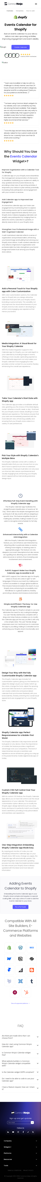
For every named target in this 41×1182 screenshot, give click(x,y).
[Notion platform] (20, 959)
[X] (33, 1132)
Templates (19, 11)
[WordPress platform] (20, 948)
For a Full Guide (20, 907)
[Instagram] (18, 1132)
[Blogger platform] (32, 970)
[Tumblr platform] (32, 981)
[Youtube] (13, 1132)
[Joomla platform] (20, 981)
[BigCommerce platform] (20, 970)
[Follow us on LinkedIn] (8, 1132)
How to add (30, 11)
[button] (32, 1122)
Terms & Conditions (14, 1170)
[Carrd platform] (9, 981)
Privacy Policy (28, 1170)
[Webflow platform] (9, 959)
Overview (10, 11)
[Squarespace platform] (32, 959)
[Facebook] (23, 1132)
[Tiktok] (28, 1132)
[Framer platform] (9, 970)
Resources (8, 1159)
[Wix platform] (32, 948)
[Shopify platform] (9, 948)
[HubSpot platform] (26, 992)
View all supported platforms (19, 1003)
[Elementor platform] (15, 992)
